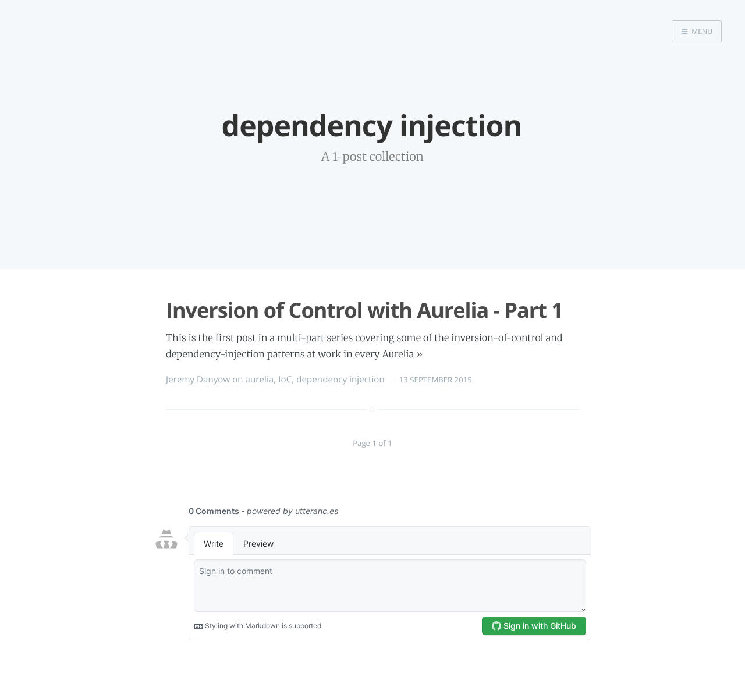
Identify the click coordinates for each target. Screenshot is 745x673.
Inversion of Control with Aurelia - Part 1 (364, 310)
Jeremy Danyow (198, 379)
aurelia (260, 379)
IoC (285, 379)
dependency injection (340, 379)
